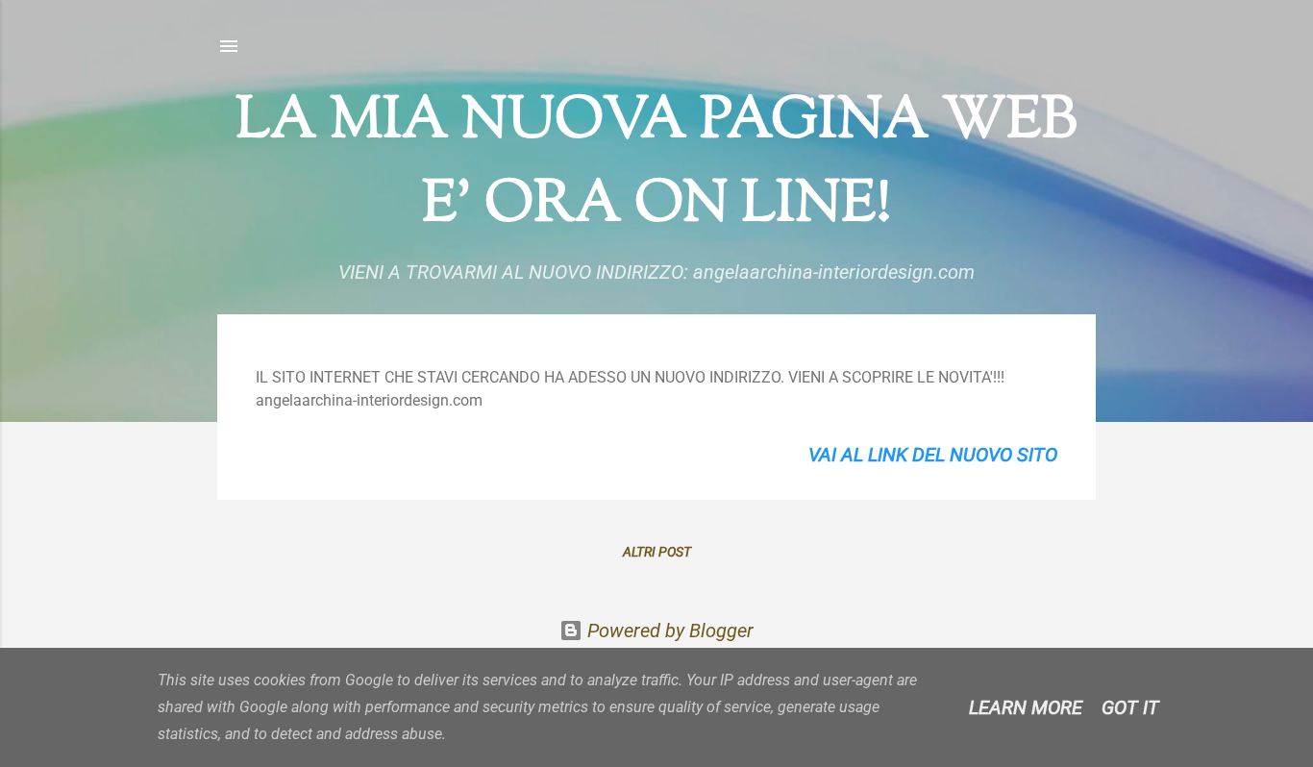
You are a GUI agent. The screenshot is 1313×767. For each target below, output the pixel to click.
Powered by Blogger (668, 630)
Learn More (1025, 707)
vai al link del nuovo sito (932, 454)
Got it (1130, 707)
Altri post (657, 551)
